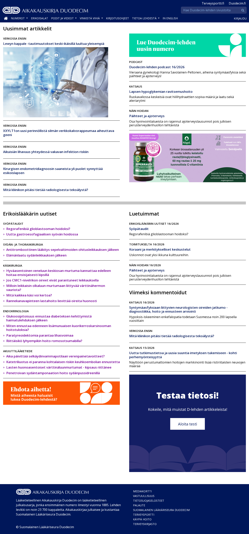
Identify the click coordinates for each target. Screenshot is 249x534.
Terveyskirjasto (145, 524)
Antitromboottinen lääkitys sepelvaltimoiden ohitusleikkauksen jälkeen (62, 249)
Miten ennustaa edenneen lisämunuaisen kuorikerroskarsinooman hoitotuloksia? (58, 328)
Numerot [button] (18, 18)
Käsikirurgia (12, 265)
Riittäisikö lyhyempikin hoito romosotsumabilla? (44, 341)
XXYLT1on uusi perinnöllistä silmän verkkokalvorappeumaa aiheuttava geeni (58, 132)
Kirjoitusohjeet (117, 18)
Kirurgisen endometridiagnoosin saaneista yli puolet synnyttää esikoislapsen (53, 170)
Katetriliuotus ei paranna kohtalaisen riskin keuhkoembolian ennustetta (63, 362)
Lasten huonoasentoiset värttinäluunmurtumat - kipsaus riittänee (58, 367)
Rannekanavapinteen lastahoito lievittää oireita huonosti (51, 301)
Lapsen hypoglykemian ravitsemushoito (161, 91)
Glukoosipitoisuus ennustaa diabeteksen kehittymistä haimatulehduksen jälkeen (49, 318)
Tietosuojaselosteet (148, 500)
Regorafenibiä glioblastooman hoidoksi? (38, 228)
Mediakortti (142, 491)
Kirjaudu (240, 18)
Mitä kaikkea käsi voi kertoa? (29, 295)
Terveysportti (143, 514)
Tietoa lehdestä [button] (144, 18)
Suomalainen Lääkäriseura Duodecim (161, 510)
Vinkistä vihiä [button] (90, 18)
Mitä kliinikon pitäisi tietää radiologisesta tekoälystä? (45, 189)
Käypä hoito (142, 519)
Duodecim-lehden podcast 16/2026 (157, 67)
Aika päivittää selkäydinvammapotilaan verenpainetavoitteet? (55, 356)
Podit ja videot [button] (63, 18)
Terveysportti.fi (213, 3)
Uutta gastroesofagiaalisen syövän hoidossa (42, 234)
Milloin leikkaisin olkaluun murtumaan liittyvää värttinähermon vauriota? (55, 287)
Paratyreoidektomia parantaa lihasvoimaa (39, 335)
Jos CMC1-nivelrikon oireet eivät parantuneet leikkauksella (52, 280)
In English (170, 18)
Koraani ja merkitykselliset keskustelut (160, 249)
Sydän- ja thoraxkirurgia (23, 244)
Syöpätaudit (13, 223)
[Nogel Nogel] (187, 157)
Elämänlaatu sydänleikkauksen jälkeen (36, 255)
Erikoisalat (39, 18)
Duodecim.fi (237, 3)
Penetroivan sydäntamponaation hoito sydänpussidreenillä (53, 373)
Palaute (139, 505)
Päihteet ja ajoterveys (147, 116)
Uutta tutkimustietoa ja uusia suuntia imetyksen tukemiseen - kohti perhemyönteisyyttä (183, 355)
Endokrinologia (16, 311)
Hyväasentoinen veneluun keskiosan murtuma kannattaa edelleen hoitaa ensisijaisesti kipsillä (58, 272)
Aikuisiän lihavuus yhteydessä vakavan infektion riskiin (46, 151)
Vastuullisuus (143, 496)
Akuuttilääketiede (17, 351)
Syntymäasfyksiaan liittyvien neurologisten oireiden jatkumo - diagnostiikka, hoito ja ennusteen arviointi (178, 309)
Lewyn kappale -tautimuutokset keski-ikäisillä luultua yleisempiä (53, 43)
